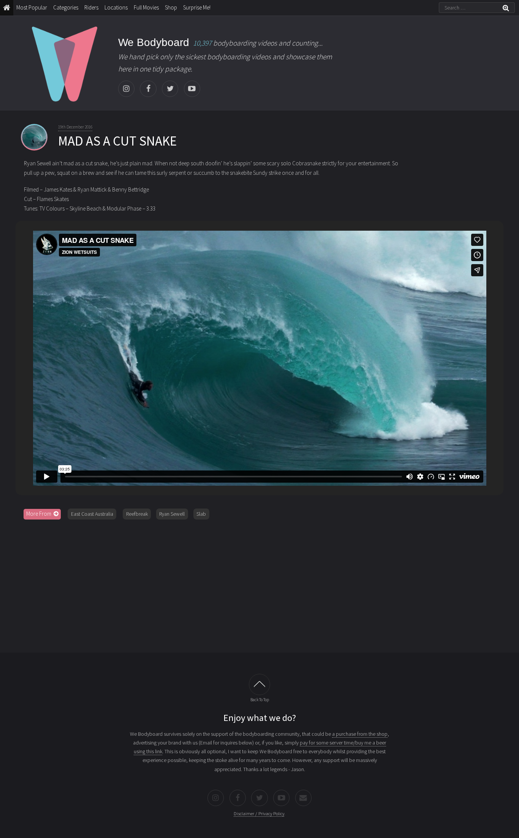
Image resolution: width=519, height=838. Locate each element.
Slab (201, 513)
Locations (116, 7)
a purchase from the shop (360, 733)
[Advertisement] (259, 583)
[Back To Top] (259, 684)
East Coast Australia (92, 513)
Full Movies (146, 7)
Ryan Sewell (172, 513)
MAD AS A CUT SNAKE (117, 141)
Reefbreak (137, 513)
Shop (171, 7)
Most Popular (31, 7)
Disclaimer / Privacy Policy (259, 813)
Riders (91, 7)
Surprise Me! (196, 7)
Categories (65, 7)
